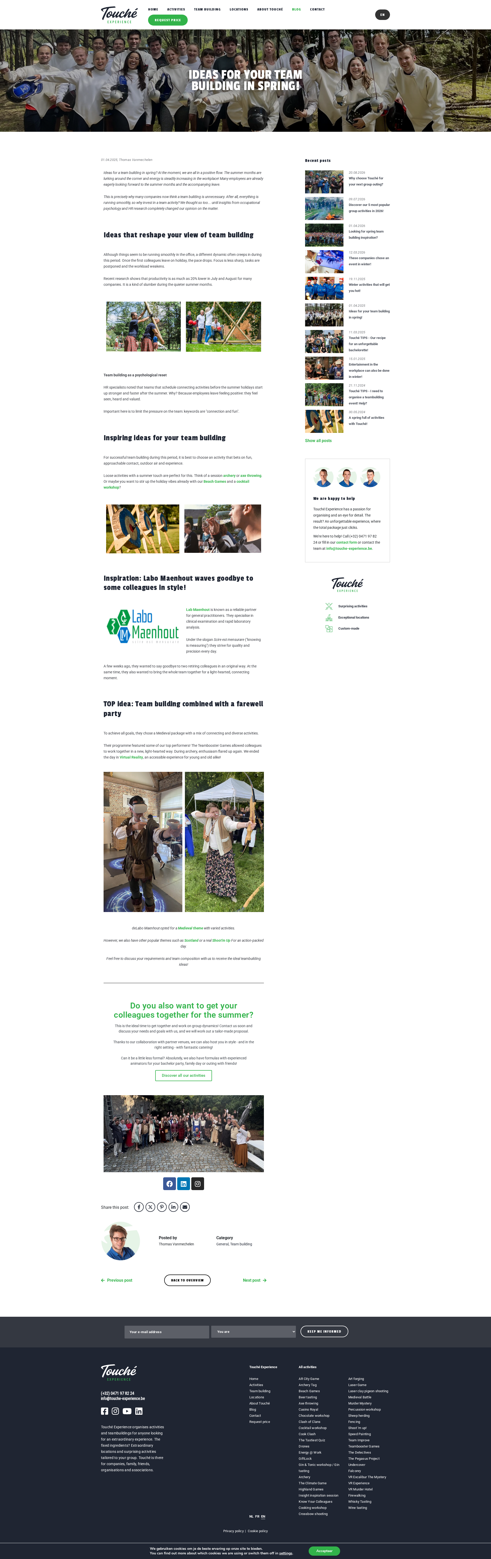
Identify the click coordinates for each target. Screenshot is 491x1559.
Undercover (356, 1465)
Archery (304, 1477)
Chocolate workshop (314, 1416)
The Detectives (359, 1452)
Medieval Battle (359, 1397)
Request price (168, 20)
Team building (207, 9)
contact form (346, 542)
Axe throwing (308, 1403)
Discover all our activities (183, 1075)
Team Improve (359, 1440)
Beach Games (215, 481)
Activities (176, 9)
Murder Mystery (360, 1403)
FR (257, 1516)
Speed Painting (359, 1434)
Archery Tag (307, 1385)
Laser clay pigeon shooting (368, 1391)
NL (251, 1516)
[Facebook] (169, 1183)
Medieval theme (190, 928)
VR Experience (359, 1483)
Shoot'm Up (221, 940)
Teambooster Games (364, 1446)
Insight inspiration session (318, 1495)
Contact (317, 9)
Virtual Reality (131, 757)
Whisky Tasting (359, 1501)
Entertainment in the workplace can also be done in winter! (369, 371)
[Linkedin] (183, 1183)
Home (153, 9)
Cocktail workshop (313, 1428)
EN (263, 1516)
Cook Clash (307, 1434)
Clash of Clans (309, 1422)
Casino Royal (308, 1409)
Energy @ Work (310, 1452)
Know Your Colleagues (315, 1501)
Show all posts (318, 440)
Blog (296, 9)
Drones (304, 1446)
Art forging (356, 1379)
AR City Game (309, 1379)
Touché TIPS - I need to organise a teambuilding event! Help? (366, 397)
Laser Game (357, 1385)
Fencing (354, 1422)
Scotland (191, 940)
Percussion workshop (364, 1409)
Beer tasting (308, 1397)
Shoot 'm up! (357, 1428)
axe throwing (250, 476)
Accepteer (324, 1551)
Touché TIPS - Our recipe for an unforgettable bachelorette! (367, 344)
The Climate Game (313, 1483)
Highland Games (311, 1489)
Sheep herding (359, 1416)
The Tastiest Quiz (312, 1440)
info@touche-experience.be (349, 548)
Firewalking (356, 1495)
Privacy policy (233, 1531)
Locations (239, 9)
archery (229, 476)
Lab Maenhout (198, 610)
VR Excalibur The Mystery (367, 1477)
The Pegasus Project (364, 1459)
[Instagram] (197, 1183)
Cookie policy (258, 1531)
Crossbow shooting (313, 1514)
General (222, 1244)
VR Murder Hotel (360, 1489)
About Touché (270, 9)
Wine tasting (357, 1508)
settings (285, 1553)
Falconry (354, 1471)
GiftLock (305, 1459)
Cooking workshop (313, 1508)
